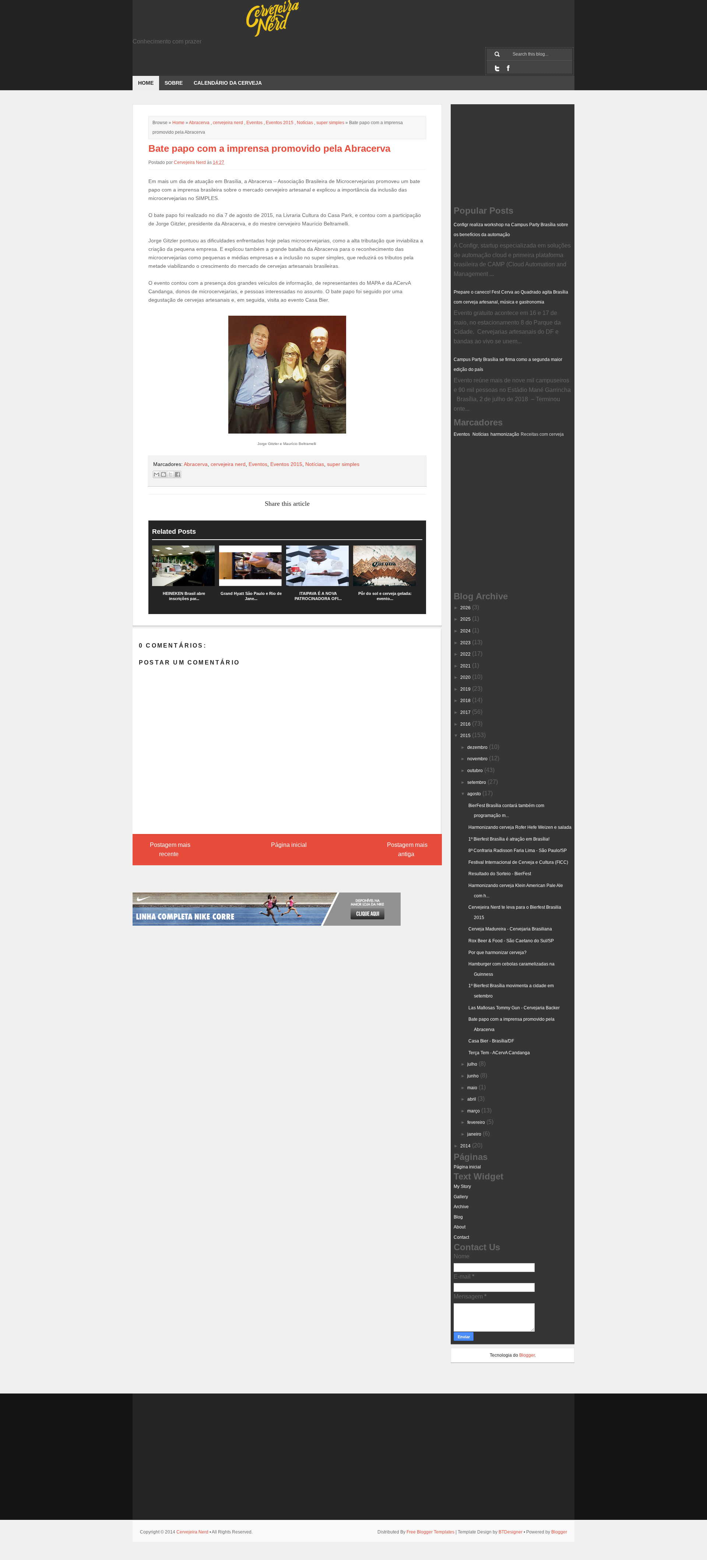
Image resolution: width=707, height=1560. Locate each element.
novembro (477, 758)
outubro (475, 770)
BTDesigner (511, 1532)
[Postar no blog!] (163, 474)
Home (146, 83)
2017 (465, 712)
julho (472, 1064)
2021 (465, 666)
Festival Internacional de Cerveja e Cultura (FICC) (518, 862)
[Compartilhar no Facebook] (177, 474)
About (459, 1227)
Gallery (461, 1196)
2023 (465, 642)
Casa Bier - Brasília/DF (491, 1041)
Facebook (508, 68)
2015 (465, 735)
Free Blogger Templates (430, 1532)
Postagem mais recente (170, 850)
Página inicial (289, 845)
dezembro (477, 747)
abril (471, 1099)
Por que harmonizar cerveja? (497, 952)
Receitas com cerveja (542, 434)
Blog (458, 1217)
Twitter (497, 68)
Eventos (254, 122)
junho (473, 1076)
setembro (476, 782)
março (473, 1111)
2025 (465, 619)
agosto (474, 793)
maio (472, 1087)
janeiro (474, 1134)
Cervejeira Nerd (192, 1532)
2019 (465, 689)
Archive (461, 1206)
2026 (465, 607)
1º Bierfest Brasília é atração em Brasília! (508, 839)
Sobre (174, 83)
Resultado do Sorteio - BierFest (499, 873)
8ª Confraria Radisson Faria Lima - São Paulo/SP (517, 850)
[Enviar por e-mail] (156, 474)
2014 (465, 1146)
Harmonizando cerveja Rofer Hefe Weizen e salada (519, 827)
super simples (330, 122)
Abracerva (199, 122)
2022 (465, 654)
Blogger (527, 1355)
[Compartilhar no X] (170, 474)
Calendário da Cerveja (228, 83)
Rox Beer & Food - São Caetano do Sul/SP (511, 940)
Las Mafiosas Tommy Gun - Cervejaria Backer (514, 1007)
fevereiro (476, 1122)
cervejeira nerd (228, 122)
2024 (465, 631)
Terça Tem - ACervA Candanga (499, 1052)
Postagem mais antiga (407, 850)
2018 (465, 700)
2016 (465, 724)
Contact (461, 1237)
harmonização (504, 434)
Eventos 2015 (279, 122)
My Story (462, 1186)
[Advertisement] (490, 475)
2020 (465, 677)
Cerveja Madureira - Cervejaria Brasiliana (510, 929)
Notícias (305, 122)
